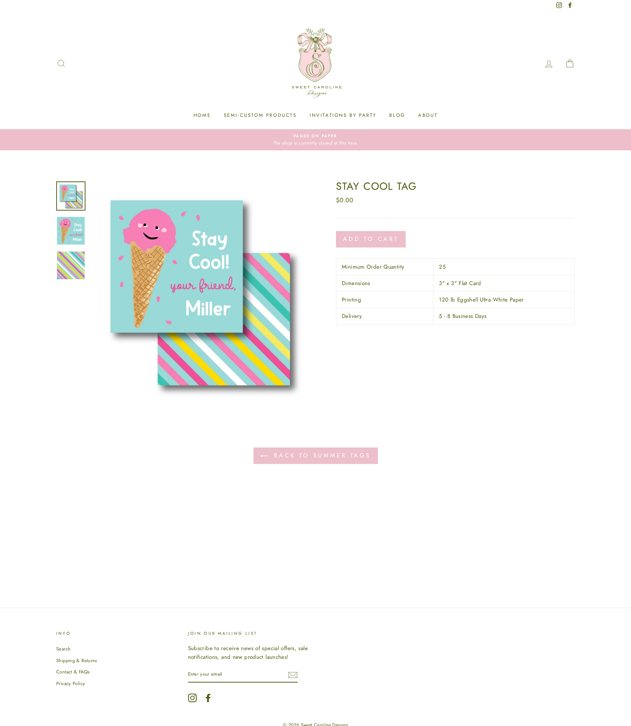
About (427, 115)
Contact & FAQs (72, 671)
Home (202, 115)
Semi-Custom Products (260, 115)
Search (63, 648)
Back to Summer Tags (321, 455)
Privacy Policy (70, 683)
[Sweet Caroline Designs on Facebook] (208, 698)
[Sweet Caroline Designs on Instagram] (192, 698)
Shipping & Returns (76, 660)
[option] (315, 140)
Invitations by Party (343, 115)
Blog (397, 115)
